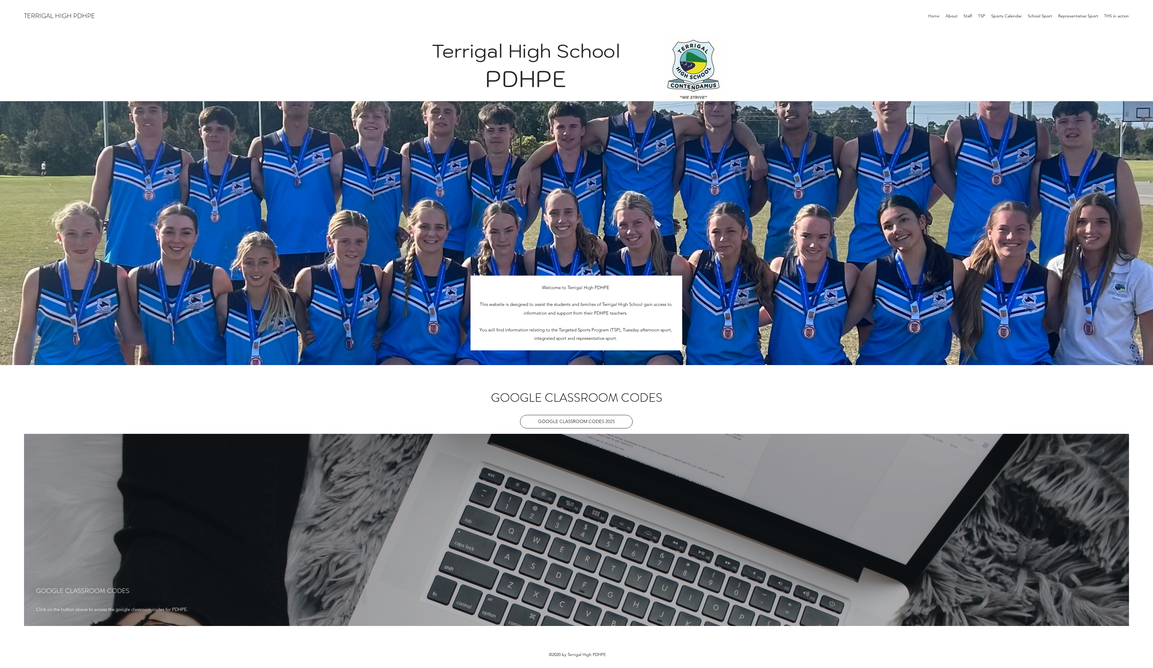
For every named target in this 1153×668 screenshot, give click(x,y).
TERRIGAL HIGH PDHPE (59, 15)
